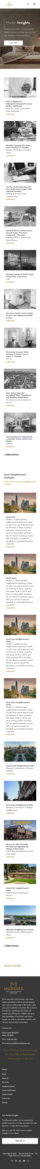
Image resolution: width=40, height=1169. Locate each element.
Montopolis (10, 517)
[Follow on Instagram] (16, 1160)
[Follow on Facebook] (12, 1160)
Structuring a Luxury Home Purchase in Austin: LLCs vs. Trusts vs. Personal (17, 354)
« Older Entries (11, 454)
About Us (5, 1078)
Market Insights (7, 1094)
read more (10, 114)
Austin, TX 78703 (7, 1035)
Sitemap (5, 1102)
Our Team (5, 1082)
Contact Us (6, 1098)
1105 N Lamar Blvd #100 (10, 1033)
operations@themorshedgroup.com (18, 1043)
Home (4, 1074)
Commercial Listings (8, 1090)
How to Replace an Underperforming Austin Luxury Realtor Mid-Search (19, 104)
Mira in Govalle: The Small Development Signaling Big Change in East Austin (17, 847)
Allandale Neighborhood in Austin (20, 930)
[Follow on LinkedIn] (20, 1160)
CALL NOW (13, 43)
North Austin (11, 578)
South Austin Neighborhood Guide (20, 766)
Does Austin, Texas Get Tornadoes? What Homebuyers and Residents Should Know (18, 395)
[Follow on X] (28, 1160)
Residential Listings (8, 1086)
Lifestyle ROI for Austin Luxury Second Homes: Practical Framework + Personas (19, 233)
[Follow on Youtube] (24, 1160)
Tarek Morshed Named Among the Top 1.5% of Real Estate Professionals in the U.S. (20, 1054)
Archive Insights (12, 965)
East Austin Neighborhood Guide (19, 805)
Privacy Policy (26, 1156)
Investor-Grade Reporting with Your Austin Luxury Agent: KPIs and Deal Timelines (19, 189)
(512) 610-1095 (12, 1039)
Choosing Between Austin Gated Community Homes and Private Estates (19, 439)
